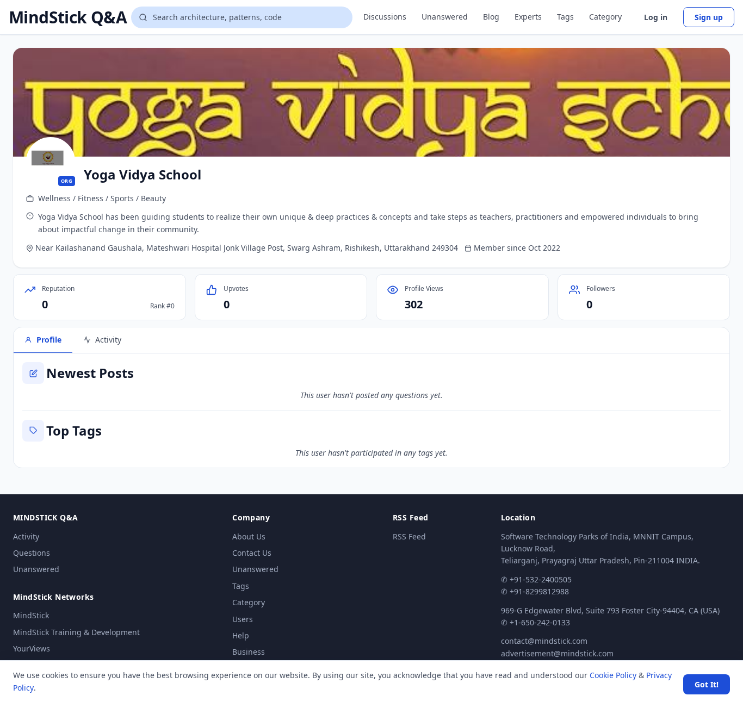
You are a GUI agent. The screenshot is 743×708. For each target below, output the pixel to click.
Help (240, 635)
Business (248, 652)
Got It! (707, 684)
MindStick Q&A (68, 17)
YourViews (31, 648)
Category (605, 16)
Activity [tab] (108, 339)
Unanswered (445, 16)
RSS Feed (409, 536)
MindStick (31, 615)
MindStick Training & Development (76, 632)
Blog (491, 16)
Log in (655, 17)
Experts (528, 16)
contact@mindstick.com (544, 641)
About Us (248, 536)
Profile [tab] (48, 339)
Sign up (709, 17)
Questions (31, 553)
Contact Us (251, 553)
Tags (565, 16)
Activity (26, 536)
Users (242, 619)
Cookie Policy (613, 675)
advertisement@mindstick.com (557, 653)
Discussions (384, 16)
